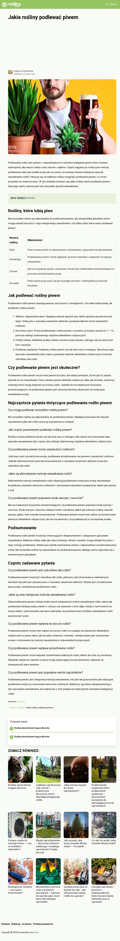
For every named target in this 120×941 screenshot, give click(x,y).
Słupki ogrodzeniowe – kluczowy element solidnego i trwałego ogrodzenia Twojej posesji (48, 846)
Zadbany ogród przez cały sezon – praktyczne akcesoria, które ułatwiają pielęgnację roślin (48, 792)
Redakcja (15, 924)
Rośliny (13, 707)
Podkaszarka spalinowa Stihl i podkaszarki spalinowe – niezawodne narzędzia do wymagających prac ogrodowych (102, 795)
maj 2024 (21, 701)
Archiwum (27, 924)
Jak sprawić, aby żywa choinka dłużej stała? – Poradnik (75, 843)
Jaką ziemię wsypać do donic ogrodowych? (75, 788)
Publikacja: (24, 74)
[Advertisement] (62, 45)
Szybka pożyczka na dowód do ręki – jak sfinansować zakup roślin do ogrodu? (75, 891)
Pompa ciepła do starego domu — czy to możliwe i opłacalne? (20, 845)
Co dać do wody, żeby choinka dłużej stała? (103, 842)
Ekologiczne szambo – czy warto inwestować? (20, 889)
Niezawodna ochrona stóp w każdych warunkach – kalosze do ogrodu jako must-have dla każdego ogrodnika (48, 894)
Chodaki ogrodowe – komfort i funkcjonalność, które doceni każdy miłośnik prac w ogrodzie (103, 894)
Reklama (5, 924)
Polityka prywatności (43, 924)
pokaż (30, 198)
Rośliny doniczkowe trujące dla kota (31, 728)
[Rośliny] (12, 4)
